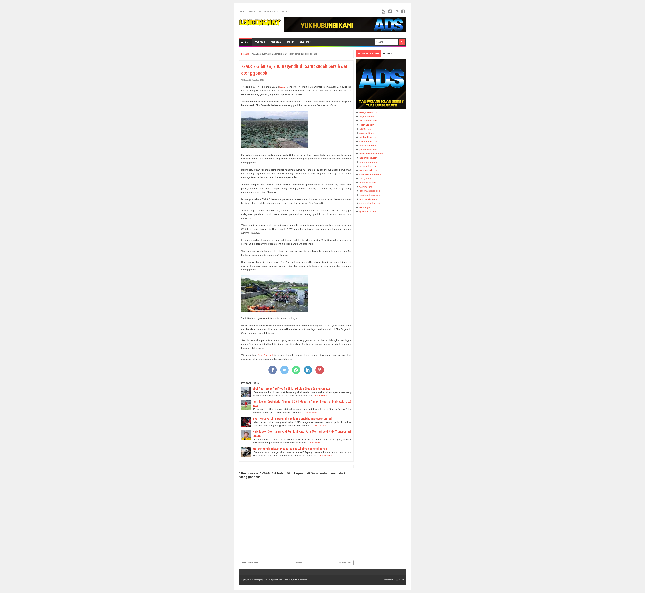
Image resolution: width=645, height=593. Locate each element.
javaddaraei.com (368, 149)
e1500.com (365, 129)
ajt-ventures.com (368, 120)
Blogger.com (399, 580)
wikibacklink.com (368, 137)
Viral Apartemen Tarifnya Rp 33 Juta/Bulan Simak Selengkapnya (291, 388)
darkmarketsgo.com (370, 190)
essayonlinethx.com (369, 203)
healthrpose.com (368, 157)
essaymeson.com (368, 112)
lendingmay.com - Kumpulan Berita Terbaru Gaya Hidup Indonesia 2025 (283, 580)
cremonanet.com (368, 141)
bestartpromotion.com (371, 153)
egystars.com (366, 116)
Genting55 (365, 207)
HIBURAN (290, 42)
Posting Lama (345, 563)
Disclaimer (286, 11)
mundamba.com (368, 162)
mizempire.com (367, 145)
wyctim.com (365, 186)
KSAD (282, 86)
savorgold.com (367, 133)
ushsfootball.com (368, 170)
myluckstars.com (368, 166)
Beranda (298, 563)
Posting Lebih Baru (249, 563)
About (243, 11)
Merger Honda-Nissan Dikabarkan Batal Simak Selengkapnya (290, 449)
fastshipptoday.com (369, 195)
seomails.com (366, 124)
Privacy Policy (271, 11)
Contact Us (255, 11)
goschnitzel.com (368, 211)
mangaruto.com (367, 182)
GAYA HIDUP (305, 42)
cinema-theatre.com (370, 174)
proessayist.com (368, 199)
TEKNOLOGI (260, 42)
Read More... (322, 395)
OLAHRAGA (276, 42)
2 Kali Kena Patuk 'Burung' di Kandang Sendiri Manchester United (292, 419)
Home (246, 42)
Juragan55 (365, 178)
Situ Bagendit (265, 355)
